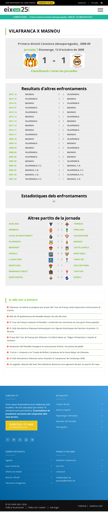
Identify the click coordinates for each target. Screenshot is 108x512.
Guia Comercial (12, 466)
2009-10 (12, 139)
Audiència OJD (96, 506)
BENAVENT (14, 247)
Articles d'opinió (63, 410)
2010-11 (12, 130)
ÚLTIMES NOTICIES (84, 17)
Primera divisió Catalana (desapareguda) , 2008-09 (52, 17)
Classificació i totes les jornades (54, 71)
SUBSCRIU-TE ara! (45, 3)
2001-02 (12, 174)
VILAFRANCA (15, 241)
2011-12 (12, 121)
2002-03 (12, 165)
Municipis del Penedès (66, 421)
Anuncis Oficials (12, 477)
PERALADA (79, 229)
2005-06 (12, 156)
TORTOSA (78, 271)
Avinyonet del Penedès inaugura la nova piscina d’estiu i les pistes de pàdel (46, 346)
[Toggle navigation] (100, 10)
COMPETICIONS (20, 17)
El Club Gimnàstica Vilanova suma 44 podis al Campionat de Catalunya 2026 (47, 358)
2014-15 (12, 103)
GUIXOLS (13, 253)
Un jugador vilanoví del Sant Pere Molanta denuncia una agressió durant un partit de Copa (54, 364)
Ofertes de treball (13, 471)
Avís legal (54, 507)
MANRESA (14, 229)
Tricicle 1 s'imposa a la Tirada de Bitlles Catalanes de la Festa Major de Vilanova (49, 352)
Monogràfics (62, 427)
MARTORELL (80, 253)
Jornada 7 (31, 50)
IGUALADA (14, 223)
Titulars (94, 3)
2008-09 (12, 147)
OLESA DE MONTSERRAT (21, 235)
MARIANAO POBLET (18, 271)
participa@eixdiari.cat (65, 480)
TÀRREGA (78, 223)
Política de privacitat (14, 507)
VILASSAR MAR (81, 235)
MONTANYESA (16, 277)
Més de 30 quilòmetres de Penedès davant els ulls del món (38, 316)
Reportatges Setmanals (66, 415)
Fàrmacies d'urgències (15, 483)
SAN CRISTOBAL (81, 265)
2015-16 (12, 94)
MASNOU (78, 241)
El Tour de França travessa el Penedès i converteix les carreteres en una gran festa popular (54, 322)
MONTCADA (15, 265)
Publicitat (82, 506)
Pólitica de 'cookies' (37, 507)
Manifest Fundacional (66, 460)
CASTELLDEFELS (81, 247)
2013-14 (12, 112)
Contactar (60, 471)
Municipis (82, 3)
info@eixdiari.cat (63, 477)
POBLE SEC (79, 259)
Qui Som (60, 466)
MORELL (78, 277)
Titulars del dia (62, 404)
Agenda (8, 460)
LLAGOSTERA (15, 259)
